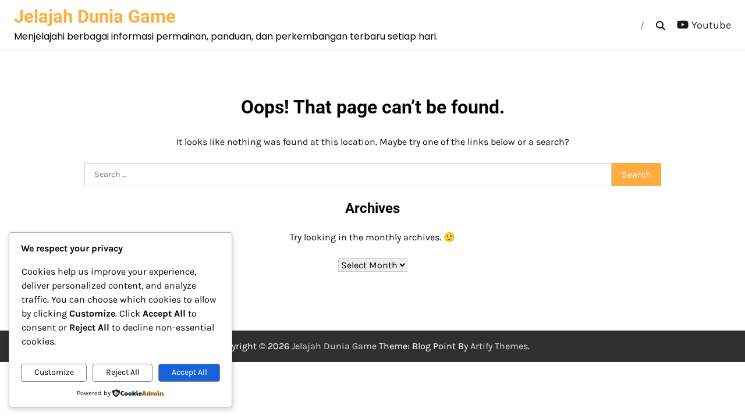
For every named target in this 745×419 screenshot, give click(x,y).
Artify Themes (499, 345)
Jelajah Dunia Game (95, 16)
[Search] (660, 25)
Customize (54, 372)
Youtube (711, 25)
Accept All (189, 372)
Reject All (123, 372)
